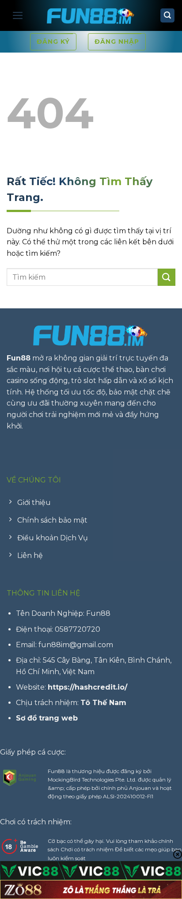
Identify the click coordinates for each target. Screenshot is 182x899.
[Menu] (18, 15)
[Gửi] (166, 277)
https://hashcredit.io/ (87, 687)
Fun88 (18, 358)
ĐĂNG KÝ (53, 42)
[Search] (167, 15)
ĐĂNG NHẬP (117, 42)
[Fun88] (91, 15)
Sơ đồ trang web (47, 718)
